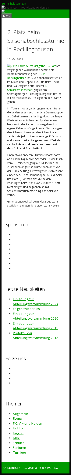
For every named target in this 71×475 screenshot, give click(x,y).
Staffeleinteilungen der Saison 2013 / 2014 (33, 205)
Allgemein (20, 414)
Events (18, 418)
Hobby (18, 428)
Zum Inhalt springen (14, 3)
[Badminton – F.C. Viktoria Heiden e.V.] (26, 11)
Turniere (19, 452)
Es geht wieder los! (27, 308)
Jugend (18, 433)
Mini (16, 438)
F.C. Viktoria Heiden (27, 423)
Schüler (18, 443)
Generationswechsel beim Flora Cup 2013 (32, 201)
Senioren (19, 447)
